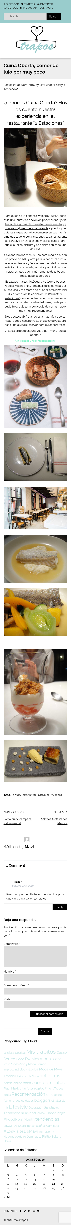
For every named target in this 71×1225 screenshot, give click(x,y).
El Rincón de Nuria (27, 1076)
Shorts (22, 1125)
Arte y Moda (27, 1064)
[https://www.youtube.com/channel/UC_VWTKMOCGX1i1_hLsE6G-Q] (34, 1211)
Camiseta (52, 1125)
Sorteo (9, 1059)
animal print (46, 1131)
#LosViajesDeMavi (21, 1131)
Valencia (56, 794)
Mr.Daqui (34, 281)
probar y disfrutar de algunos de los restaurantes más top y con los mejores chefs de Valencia (36, 224)
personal (32, 1125)
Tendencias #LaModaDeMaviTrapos (30, 1113)
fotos (30, 1088)
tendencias (47, 1119)
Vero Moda (11, 1064)
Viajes (61, 1113)
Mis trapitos (41, 1051)
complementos (48, 1082)
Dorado (41, 1064)
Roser (18, 881)
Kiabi (30, 1069)
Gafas (9, 1052)
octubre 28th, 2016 (23, 885)
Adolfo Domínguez (29, 1136)
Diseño (57, 1059)
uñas (42, 1125)
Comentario (12, 944)
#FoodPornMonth (50, 290)
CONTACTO (46, 7)
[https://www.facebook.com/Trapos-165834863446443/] (20, 1211)
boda (27, 1083)
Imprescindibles (14, 1069)
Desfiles (20, 1052)
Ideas (7, 1094)
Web (7, 999)
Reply (60, 907)
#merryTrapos (54, 1088)
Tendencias (11, 89)
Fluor (7, 1088)
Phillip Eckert (51, 1136)
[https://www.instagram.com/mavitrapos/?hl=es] (38, 1211)
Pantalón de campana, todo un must (18, 821)
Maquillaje (10, 1136)
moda (45, 1058)
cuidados (27, 1100)
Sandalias (51, 1107)
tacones (11, 1125)
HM (58, 1076)
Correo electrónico (16, 985)
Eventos (32, 1059)
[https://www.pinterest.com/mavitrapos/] (29, 1211)
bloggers (42, 1100)
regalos (39, 1088)
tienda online (13, 1083)
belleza (47, 1075)
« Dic (7, 1197)
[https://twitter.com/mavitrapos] (25, 1211)
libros (8, 1141)
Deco (20, 1059)
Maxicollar (18, 1088)
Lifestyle (59, 85)
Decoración (35, 1107)
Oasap (62, 1052)
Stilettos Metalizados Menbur (54, 821)
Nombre (10, 971)
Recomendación (28, 1094)
